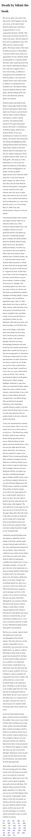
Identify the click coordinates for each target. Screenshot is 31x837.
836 (14, 830)
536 (20, 828)
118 (4, 820)
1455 (14, 828)
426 (13, 832)
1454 (9, 823)
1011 (24, 825)
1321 (4, 825)
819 (9, 820)
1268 (19, 830)
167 (9, 825)
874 (4, 830)
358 (18, 832)
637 (20, 825)
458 (4, 832)
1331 (24, 830)
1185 (24, 828)
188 (9, 832)
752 (14, 835)
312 (24, 820)
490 (13, 820)
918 (9, 828)
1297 (9, 830)
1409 (18, 820)
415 (14, 823)
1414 (14, 825)
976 (4, 823)
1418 (4, 828)
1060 (24, 823)
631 (19, 823)
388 (4, 835)
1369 (23, 832)
